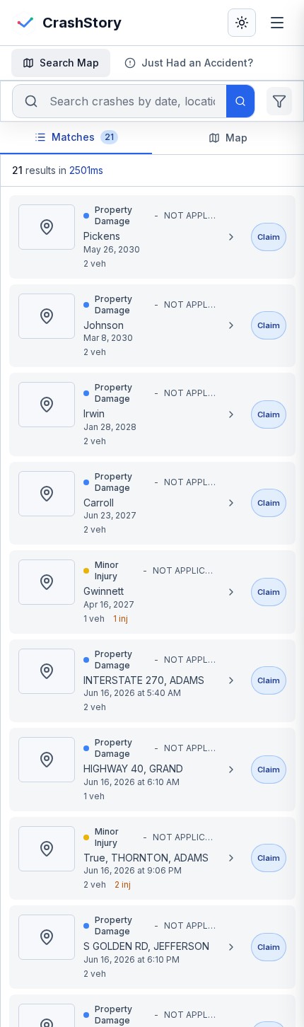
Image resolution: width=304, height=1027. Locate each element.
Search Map (69, 63)
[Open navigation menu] (277, 22)
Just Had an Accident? (197, 63)
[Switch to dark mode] (242, 22)
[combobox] (132, 101)
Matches (83, 137)
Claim (268, 237)
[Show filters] (279, 101)
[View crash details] (231, 237)
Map (236, 138)
